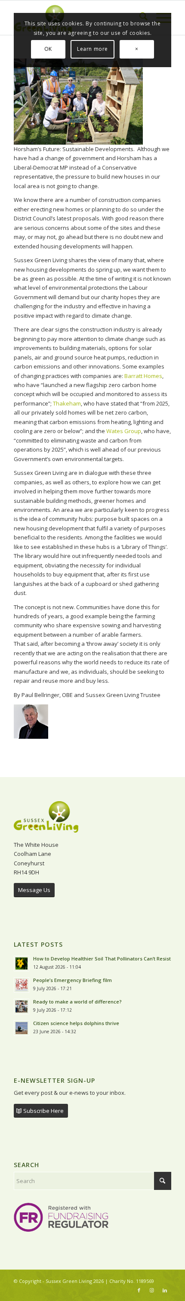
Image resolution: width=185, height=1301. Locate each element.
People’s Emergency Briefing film (72, 980)
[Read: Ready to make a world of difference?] (21, 1006)
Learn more (92, 49)
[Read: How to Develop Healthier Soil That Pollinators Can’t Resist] (21, 963)
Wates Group (123, 431)
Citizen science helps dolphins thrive (76, 1023)
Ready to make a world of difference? (78, 1001)
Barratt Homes (143, 376)
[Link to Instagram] (151, 1290)
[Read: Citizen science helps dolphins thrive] (21, 1028)
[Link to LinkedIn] (164, 1290)
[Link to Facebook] (139, 1290)
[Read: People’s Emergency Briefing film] (21, 985)
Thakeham (67, 403)
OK (48, 49)
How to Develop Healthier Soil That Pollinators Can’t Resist (102, 958)
